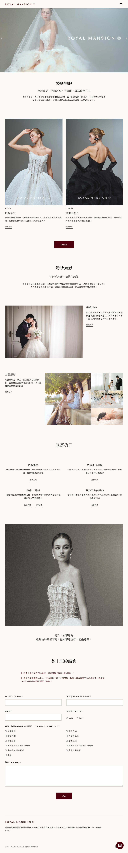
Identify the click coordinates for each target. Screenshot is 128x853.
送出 (64, 796)
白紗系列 (10, 213)
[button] (121, 4)
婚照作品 (91, 307)
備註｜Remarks (13, 762)
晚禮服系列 (72, 213)
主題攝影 (10, 374)
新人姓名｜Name (14, 696)
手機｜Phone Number (78, 696)
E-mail (8, 711)
